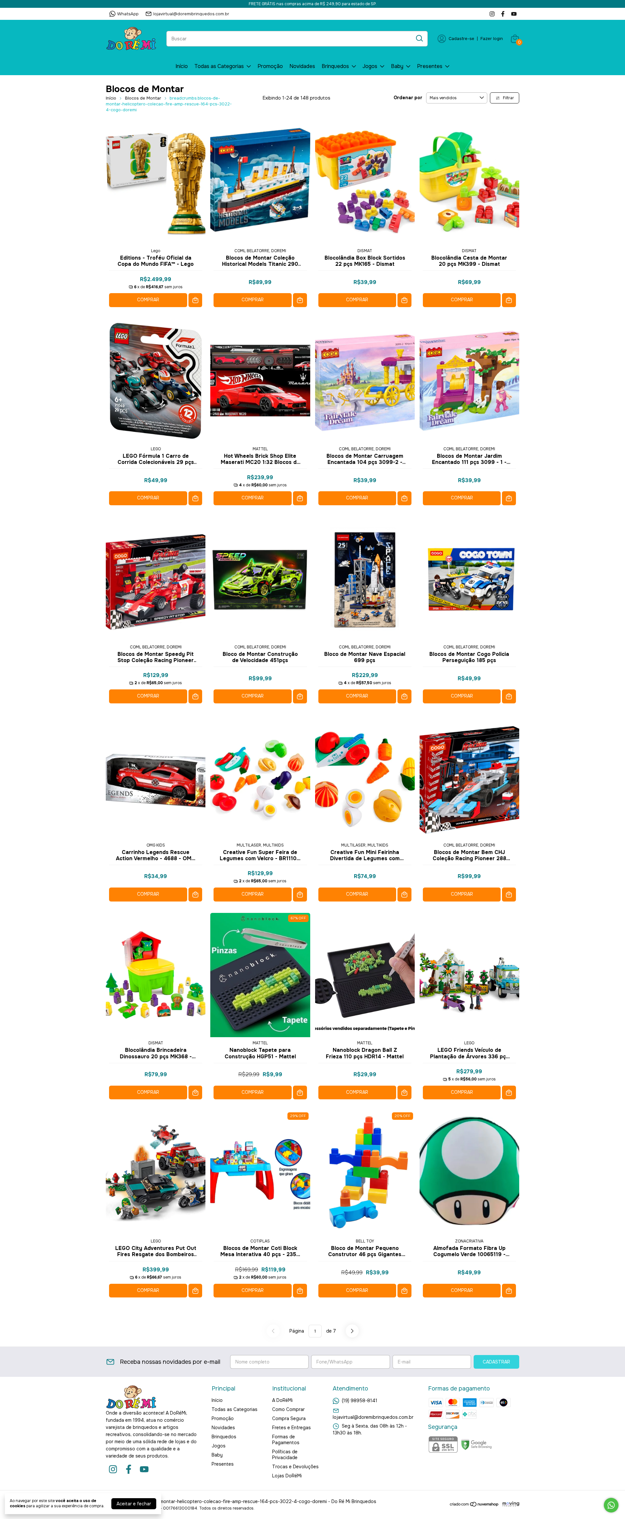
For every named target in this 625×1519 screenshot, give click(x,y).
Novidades (302, 66)
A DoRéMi (282, 1400)
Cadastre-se (461, 38)
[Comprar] (195, 300)
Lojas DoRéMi (287, 1476)
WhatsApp (128, 14)
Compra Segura (289, 1418)
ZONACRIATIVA (469, 1241)
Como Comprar (288, 1409)
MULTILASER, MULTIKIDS (260, 845)
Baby (397, 66)
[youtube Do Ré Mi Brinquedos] (513, 13)
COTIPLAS (260, 1241)
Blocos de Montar (143, 98)
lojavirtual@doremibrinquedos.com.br (191, 14)
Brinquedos (335, 66)
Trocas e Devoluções (295, 1467)
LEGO (156, 449)
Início (181, 66)
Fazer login (491, 38)
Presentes (429, 66)
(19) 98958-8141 (359, 1401)
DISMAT (364, 250)
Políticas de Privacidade (285, 1454)
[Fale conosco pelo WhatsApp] (611, 1505)
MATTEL (260, 449)
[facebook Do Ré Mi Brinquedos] (502, 13)
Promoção (270, 66)
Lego (155, 250)
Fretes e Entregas (291, 1428)
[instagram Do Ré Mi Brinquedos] (492, 13)
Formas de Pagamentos (285, 1439)
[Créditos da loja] (509, 1504)
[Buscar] (418, 38)
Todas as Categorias (219, 66)
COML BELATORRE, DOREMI (260, 250)
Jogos (370, 66)
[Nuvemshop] (474, 1505)
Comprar (148, 300)
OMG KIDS (155, 845)
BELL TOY (365, 1241)
